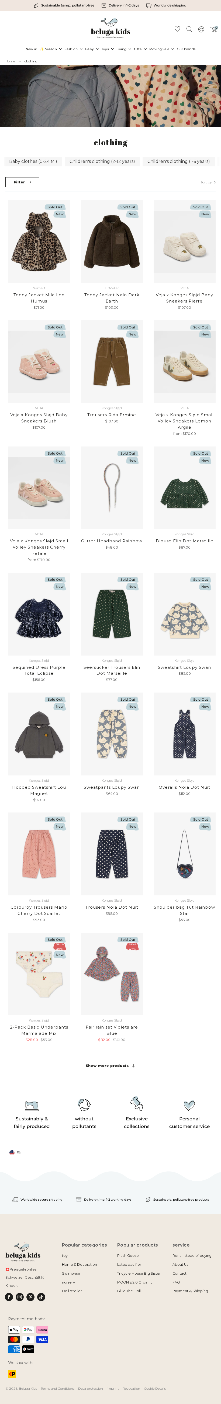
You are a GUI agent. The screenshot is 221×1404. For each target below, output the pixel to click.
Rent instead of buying (192, 1256)
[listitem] (64, 5)
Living (121, 49)
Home (10, 61)
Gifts (137, 49)
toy (65, 1256)
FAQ (176, 1282)
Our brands (186, 49)
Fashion (71, 49)
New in (31, 49)
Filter (19, 182)
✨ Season (48, 49)
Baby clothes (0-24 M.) (33, 161)
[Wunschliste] (177, 29)
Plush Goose (128, 1256)
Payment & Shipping (190, 1291)
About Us (180, 1264)
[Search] (189, 29)
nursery (68, 1282)
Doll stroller (72, 1291)
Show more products (107, 1065)
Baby (89, 49)
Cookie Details (155, 1388)
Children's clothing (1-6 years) (178, 161)
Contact (179, 1273)
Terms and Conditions (57, 1388)
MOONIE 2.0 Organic (135, 1282)
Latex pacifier (129, 1264)
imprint (113, 1388)
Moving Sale (159, 49)
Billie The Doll (129, 1291)
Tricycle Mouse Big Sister (139, 1273)
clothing (31, 61)
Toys (105, 49)
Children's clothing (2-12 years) (102, 161)
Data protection (90, 1388)
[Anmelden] (201, 31)
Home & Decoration (79, 1264)
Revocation (131, 1388)
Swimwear (71, 1273)
